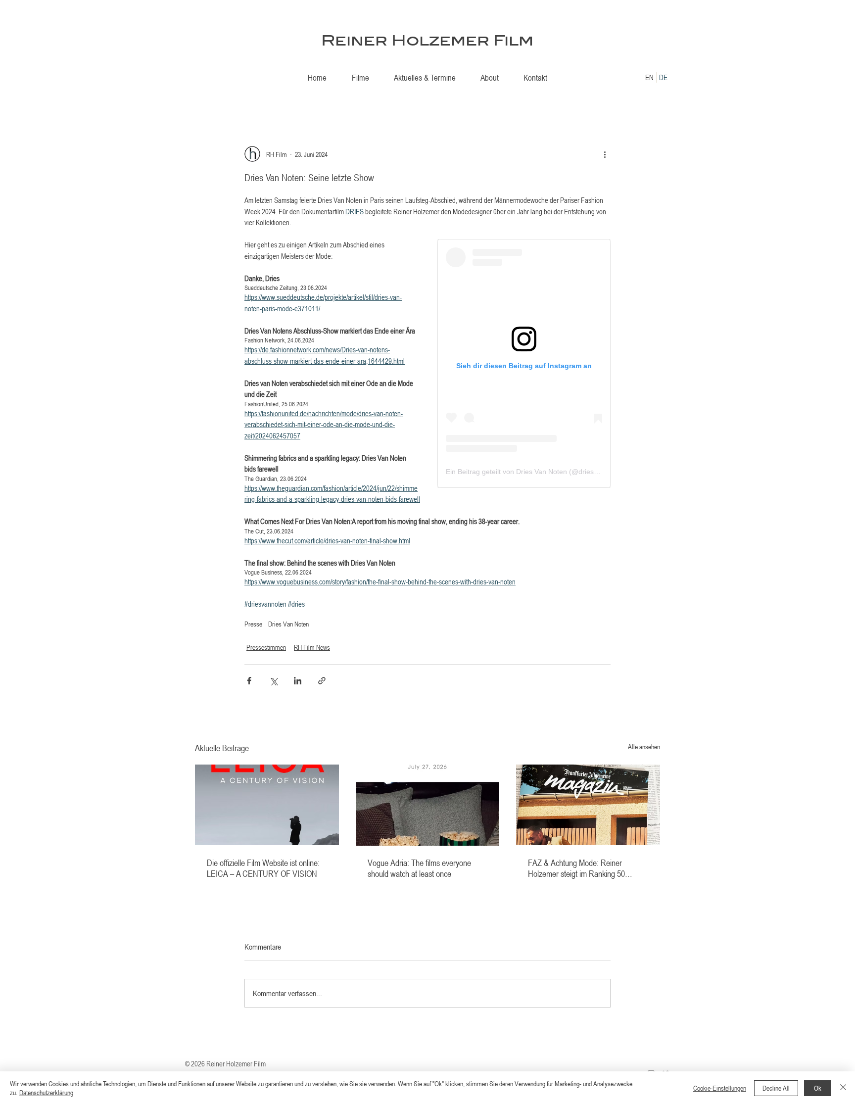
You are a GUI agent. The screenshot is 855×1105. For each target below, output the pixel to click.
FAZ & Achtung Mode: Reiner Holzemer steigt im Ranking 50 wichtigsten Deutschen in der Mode (583, 868)
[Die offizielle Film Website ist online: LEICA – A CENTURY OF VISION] (267, 805)
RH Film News (312, 647)
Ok (817, 1088)
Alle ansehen (644, 746)
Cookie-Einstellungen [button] (719, 1088)
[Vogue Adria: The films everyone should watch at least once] (428, 805)
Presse (253, 624)
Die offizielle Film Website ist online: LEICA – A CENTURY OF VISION (263, 868)
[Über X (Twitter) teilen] (273, 680)
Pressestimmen (266, 647)
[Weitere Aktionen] (605, 154)
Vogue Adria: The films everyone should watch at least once (419, 868)
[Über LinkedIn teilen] (297, 680)
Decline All (776, 1088)
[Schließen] (843, 1088)
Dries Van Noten (288, 624)
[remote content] (524, 363)
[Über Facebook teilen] (249, 680)
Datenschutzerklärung (46, 1092)
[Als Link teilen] (322, 680)
